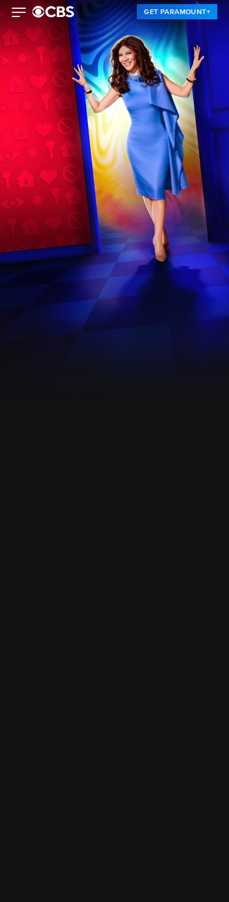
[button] (19, 13)
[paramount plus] (53, 12)
